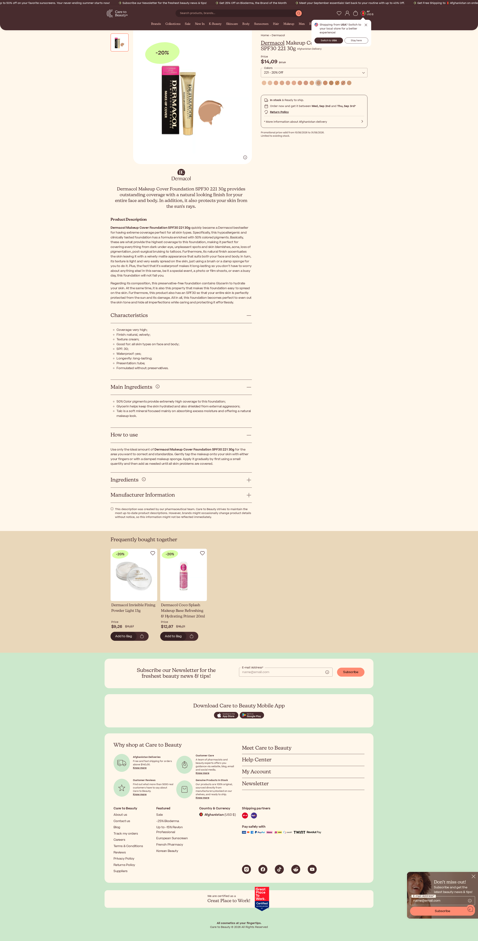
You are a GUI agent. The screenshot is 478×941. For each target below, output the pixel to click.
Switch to (329, 40)
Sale (187, 24)
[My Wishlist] (339, 13)
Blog (117, 827)
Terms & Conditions (128, 846)
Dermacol (273, 43)
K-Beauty (215, 24)
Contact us (122, 821)
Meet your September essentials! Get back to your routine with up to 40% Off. (352, 3)
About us (120, 815)
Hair (276, 24)
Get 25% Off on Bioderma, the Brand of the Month (253, 3)
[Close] (474, 876)
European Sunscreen (172, 838)
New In (200, 24)
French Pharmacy (169, 844)
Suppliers (121, 871)
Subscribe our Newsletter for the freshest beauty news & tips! (164, 3)
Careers (119, 840)
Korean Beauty (167, 851)
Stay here (356, 40)
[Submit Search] (299, 13)
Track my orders (126, 833)
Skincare (232, 24)
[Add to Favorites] (153, 553)
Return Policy (279, 112)
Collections (173, 24)
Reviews (120, 852)
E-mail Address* (252, 667)
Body (245, 24)
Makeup (288, 24)
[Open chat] (470, 909)
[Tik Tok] (279, 869)
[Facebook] (262, 869)
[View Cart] (355, 13)
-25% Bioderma (167, 821)
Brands (156, 24)
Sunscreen (261, 24)
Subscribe (350, 672)
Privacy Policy (124, 858)
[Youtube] (312, 869)
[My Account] (347, 13)
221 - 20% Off (273, 72)
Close (366, 25)
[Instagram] (246, 869)
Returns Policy (124, 865)
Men (302, 24)
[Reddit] (295, 869)
